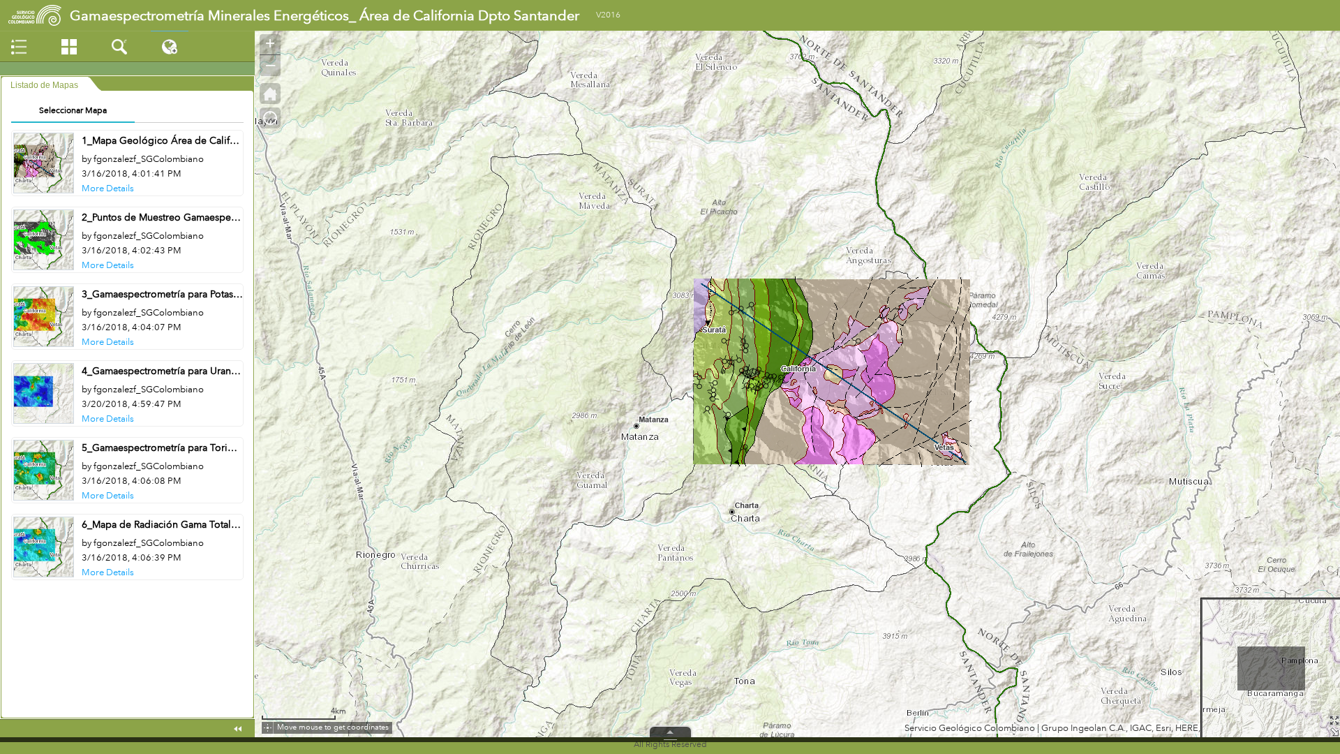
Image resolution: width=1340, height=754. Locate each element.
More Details (108, 188)
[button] (270, 93)
